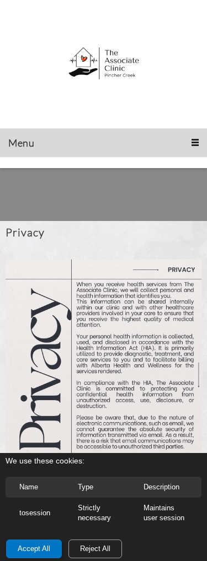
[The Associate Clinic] (103, 64)
